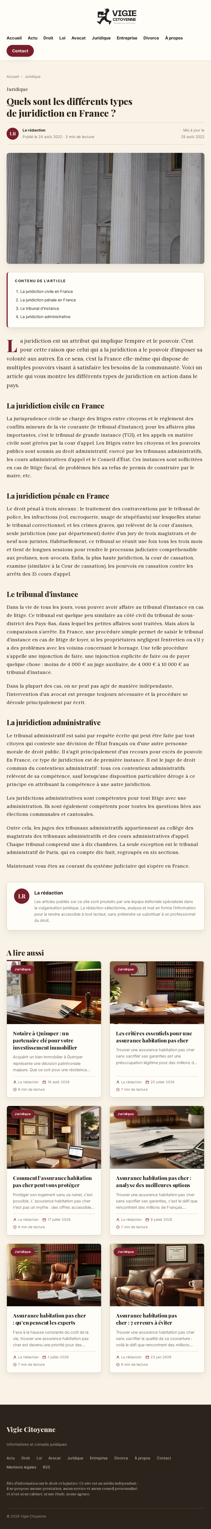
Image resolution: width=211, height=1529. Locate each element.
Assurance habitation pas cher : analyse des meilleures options (153, 1181)
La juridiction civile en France (46, 291)
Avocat (78, 38)
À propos (174, 38)
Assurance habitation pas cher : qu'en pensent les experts (49, 1319)
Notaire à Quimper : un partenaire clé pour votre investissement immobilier (45, 1040)
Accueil (14, 38)
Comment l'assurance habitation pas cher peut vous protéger (52, 1181)
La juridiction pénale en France (48, 300)
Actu (32, 38)
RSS (46, 1467)
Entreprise (127, 38)
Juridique (101, 38)
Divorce (151, 38)
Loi (62, 38)
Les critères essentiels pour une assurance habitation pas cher (154, 1037)
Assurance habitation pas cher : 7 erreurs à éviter (146, 1319)
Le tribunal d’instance (39, 308)
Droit (48, 38)
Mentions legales (21, 1467)
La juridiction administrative (45, 316)
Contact (20, 50)
